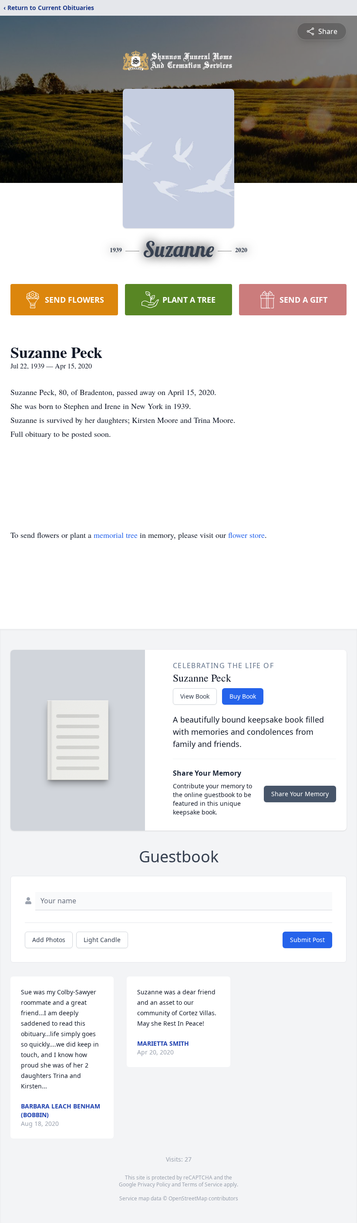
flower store (246, 535)
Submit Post (307, 940)
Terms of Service (202, 1184)
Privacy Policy (154, 1184)
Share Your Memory (300, 794)
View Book (194, 696)
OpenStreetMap (187, 1198)
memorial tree (116, 535)
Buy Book (242, 696)
